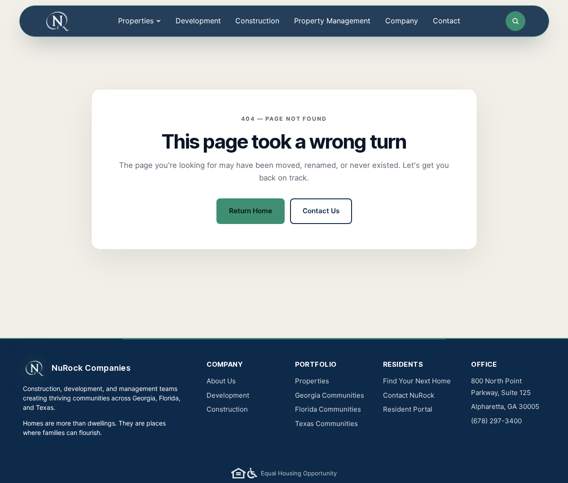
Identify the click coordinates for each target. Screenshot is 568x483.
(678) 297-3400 (496, 421)
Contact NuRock (408, 395)
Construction (257, 20)
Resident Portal (407, 409)
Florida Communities (328, 409)
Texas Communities (326, 423)
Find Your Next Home (417, 381)
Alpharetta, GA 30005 (505, 406)
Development (198, 20)
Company (401, 20)
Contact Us (321, 210)
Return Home (250, 210)
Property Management (332, 20)
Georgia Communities (329, 395)
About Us (221, 381)
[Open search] (515, 21)
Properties (312, 381)
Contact (446, 20)
